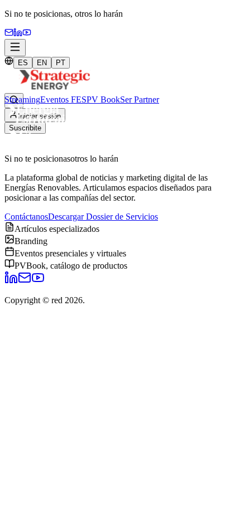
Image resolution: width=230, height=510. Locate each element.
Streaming (22, 99)
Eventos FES (63, 99)
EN (42, 63)
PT (60, 63)
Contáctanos (26, 216)
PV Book (103, 99)
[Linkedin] (17, 33)
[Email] (8, 33)
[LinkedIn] (11, 281)
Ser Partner (139, 99)
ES (23, 63)
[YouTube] (26, 33)
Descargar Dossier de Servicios (103, 216)
